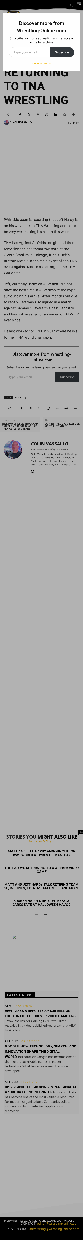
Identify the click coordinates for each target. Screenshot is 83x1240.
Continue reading (41, 63)
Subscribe (62, 52)
